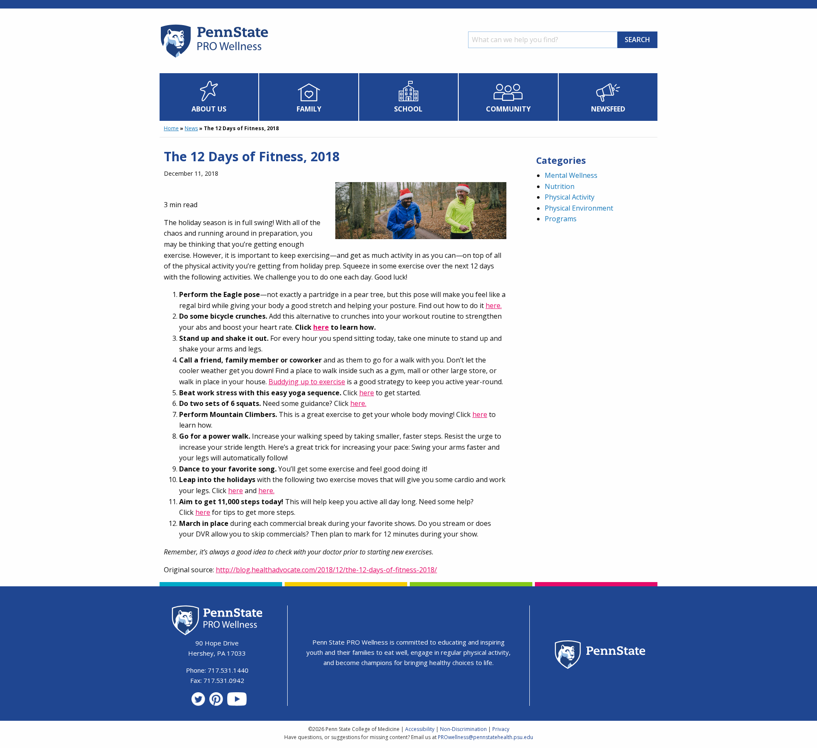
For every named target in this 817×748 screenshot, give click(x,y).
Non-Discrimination (463, 729)
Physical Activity (569, 197)
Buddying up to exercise (307, 381)
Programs (561, 218)
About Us (208, 109)
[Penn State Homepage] (600, 655)
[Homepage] (214, 57)
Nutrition (559, 186)
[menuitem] (209, 97)
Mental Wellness (571, 175)
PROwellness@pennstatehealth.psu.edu (485, 737)
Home (171, 128)
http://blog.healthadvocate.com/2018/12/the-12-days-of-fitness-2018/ (326, 569)
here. (494, 305)
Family (309, 109)
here (366, 392)
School (408, 109)
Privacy (500, 729)
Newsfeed (608, 109)
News (191, 128)
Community (508, 109)
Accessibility (419, 729)
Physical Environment (579, 208)
